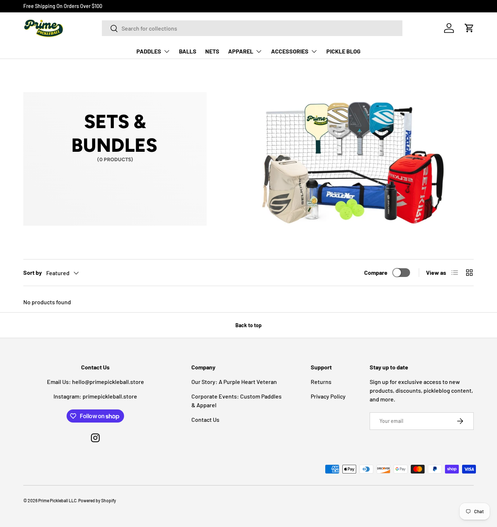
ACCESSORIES (290, 51)
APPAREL (240, 51)
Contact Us (205, 419)
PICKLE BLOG (343, 51)
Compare (375, 272)
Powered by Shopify (97, 500)
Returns (321, 381)
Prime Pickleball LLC (57, 500)
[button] (469, 28)
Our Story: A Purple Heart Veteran (234, 381)
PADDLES (148, 51)
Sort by (32, 272)
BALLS (187, 51)
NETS (212, 51)
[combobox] (252, 28)
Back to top (248, 325)
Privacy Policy (328, 396)
